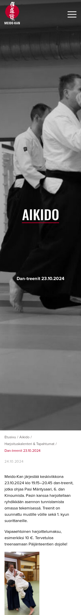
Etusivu (10, 437)
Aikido (24, 437)
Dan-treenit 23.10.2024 (22, 450)
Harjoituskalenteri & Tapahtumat (29, 444)
